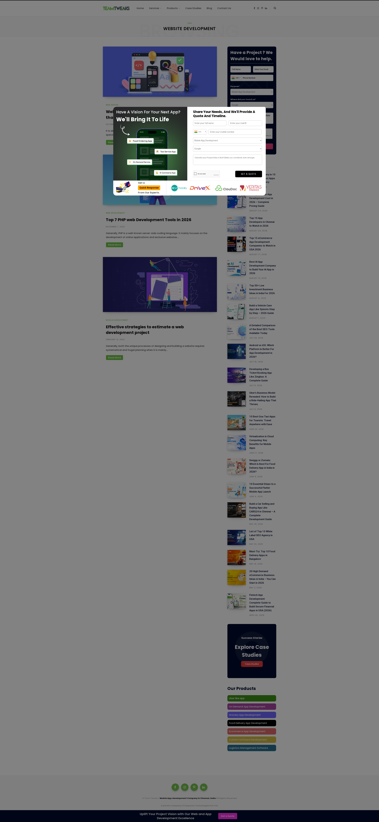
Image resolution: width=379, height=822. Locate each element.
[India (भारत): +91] (200, 131)
